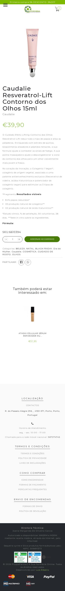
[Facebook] (21, 262)
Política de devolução (32, 511)
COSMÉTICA (29, 251)
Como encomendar (33, 480)
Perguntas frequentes (32, 489)
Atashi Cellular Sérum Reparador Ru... (32, 334)
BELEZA (20, 248)
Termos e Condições (32, 453)
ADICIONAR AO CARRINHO (42, 239)
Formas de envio (32, 506)
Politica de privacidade (32, 458)
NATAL (30, 248)
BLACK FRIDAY (43, 248)
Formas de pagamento (32, 485)
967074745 (54, 437)
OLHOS (16, 254)
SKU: (5, 232)
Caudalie (16, 251)
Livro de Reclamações (33, 463)
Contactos (32, 405)
